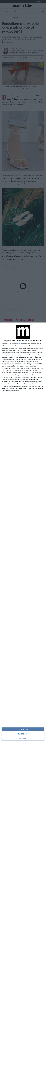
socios (18, 343)
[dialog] (23, 698)
